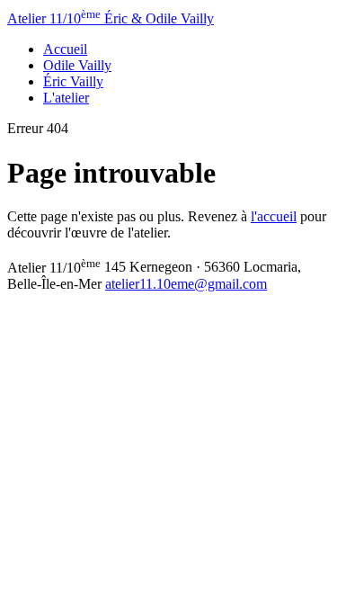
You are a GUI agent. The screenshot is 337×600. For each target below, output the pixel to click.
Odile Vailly (77, 65)
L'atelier (66, 97)
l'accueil (274, 216)
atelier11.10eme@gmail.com (186, 283)
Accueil (65, 49)
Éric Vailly (73, 81)
